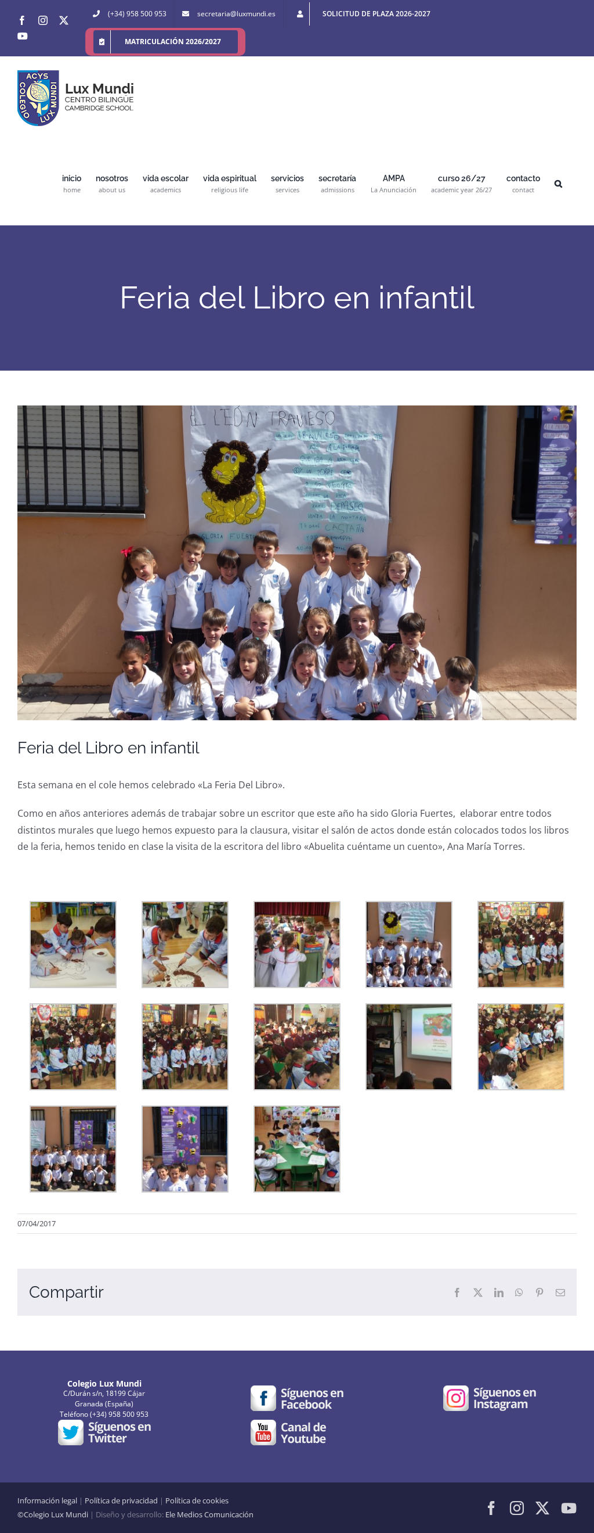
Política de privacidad (121, 1500)
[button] (558, 183)
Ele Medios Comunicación (209, 1514)
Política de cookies (197, 1500)
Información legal (47, 1500)
